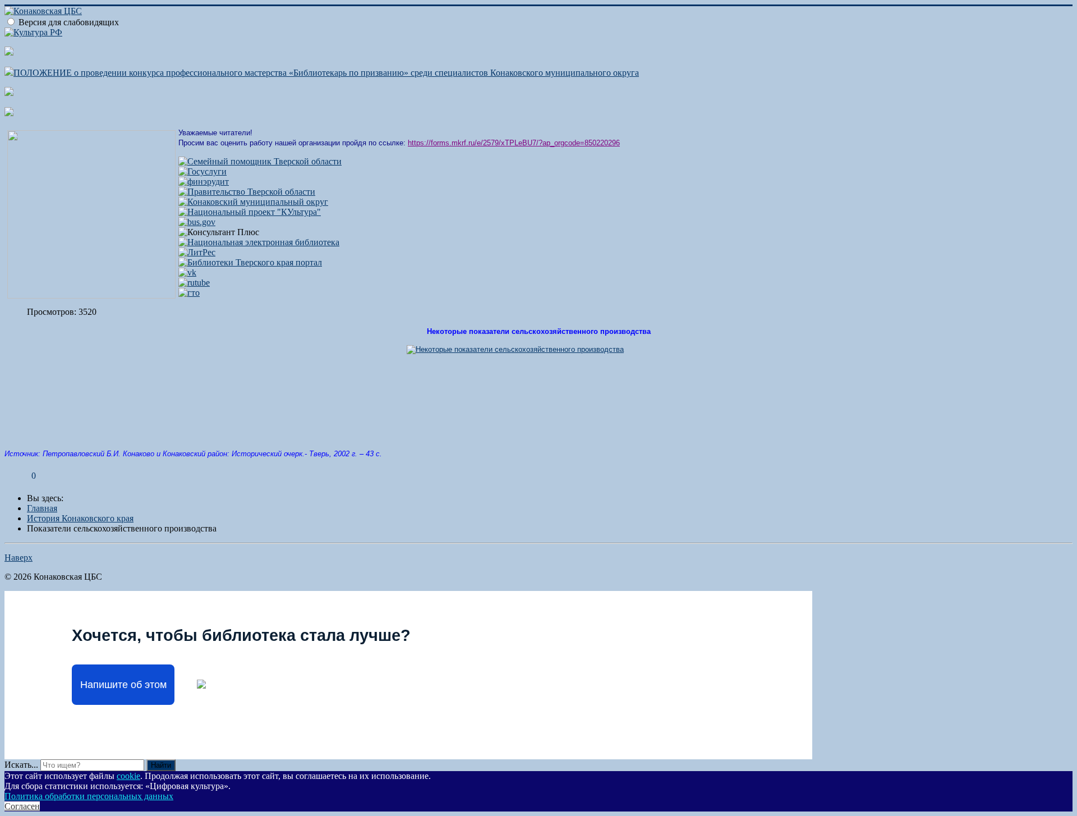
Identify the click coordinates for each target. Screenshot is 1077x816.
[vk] (187, 272)
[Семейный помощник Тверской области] (260, 161)
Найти (161, 765)
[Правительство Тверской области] (246, 191)
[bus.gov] (196, 222)
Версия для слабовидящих (69, 22)
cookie (128, 776)
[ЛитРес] (196, 252)
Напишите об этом (123, 684)
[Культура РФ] (33, 32)
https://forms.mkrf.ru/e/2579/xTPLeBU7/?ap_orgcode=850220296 (514, 143)
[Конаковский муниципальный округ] (253, 202)
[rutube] (194, 282)
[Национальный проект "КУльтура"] (249, 212)
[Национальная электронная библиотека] (258, 242)
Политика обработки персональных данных (88, 796)
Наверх (18, 557)
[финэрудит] (203, 181)
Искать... (21, 764)
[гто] (189, 292)
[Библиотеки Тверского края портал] (250, 262)
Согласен (22, 806)
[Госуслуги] (202, 171)
